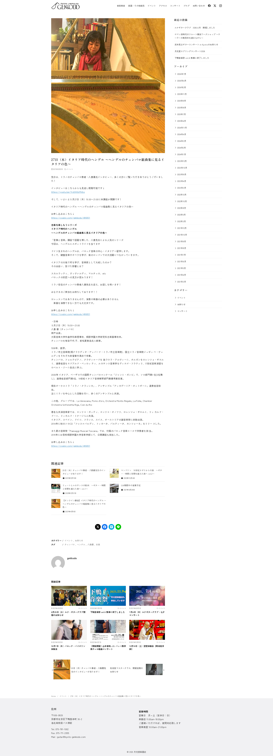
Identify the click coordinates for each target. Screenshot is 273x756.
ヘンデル (81, 544)
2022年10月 (182, 201)
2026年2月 (181, 87)
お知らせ (79, 540)
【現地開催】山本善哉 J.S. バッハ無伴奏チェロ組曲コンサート (108, 647)
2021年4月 (181, 274)
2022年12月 (182, 194)
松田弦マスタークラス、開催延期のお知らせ (126, 670)
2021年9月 (181, 241)
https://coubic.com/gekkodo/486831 (70, 217)
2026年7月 (181, 73)
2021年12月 (182, 227)
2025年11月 (182, 93)
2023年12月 (182, 160)
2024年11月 (182, 127)
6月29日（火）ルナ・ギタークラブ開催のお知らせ (68, 613)
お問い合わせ (199, 5)
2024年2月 (181, 147)
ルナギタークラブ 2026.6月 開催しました (195, 27)
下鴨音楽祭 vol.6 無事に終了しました (107, 611)
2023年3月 (181, 187)
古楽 (98, 544)
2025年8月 (181, 107)
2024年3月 (181, 140)
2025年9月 (181, 100)
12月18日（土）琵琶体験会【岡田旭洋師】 (146, 647)
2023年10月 (182, 167)
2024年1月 (181, 154)
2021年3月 (181, 281)
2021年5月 (181, 268)
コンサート (175, 5)
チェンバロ (70, 544)
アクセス (163, 5)
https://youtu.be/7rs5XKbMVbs (68, 192)
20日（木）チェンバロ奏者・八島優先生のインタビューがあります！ (88, 670)
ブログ (186, 5)
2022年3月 (181, 221)
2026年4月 (181, 80)
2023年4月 (181, 181)
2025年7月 (181, 114)
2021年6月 (181, 261)
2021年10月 (182, 234)
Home (53, 696)
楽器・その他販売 (136, 5)
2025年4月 (181, 120)
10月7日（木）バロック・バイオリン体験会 (68, 647)
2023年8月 (181, 174)
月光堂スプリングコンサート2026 (190, 51)
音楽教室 (121, 5)
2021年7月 (181, 254)
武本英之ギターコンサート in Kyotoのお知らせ (196, 44)
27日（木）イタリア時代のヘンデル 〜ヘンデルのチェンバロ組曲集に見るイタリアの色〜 (105, 696)
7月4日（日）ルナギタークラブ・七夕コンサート (147, 613)
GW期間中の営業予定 (131, 485)
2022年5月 (181, 214)
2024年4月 (181, 134)
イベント (152, 5)
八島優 (90, 544)
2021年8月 (181, 248)
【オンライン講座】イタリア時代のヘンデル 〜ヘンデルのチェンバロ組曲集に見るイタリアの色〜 (84, 504)
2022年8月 (181, 207)
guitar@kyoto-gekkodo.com (71, 737)
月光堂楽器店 (140, 751)
